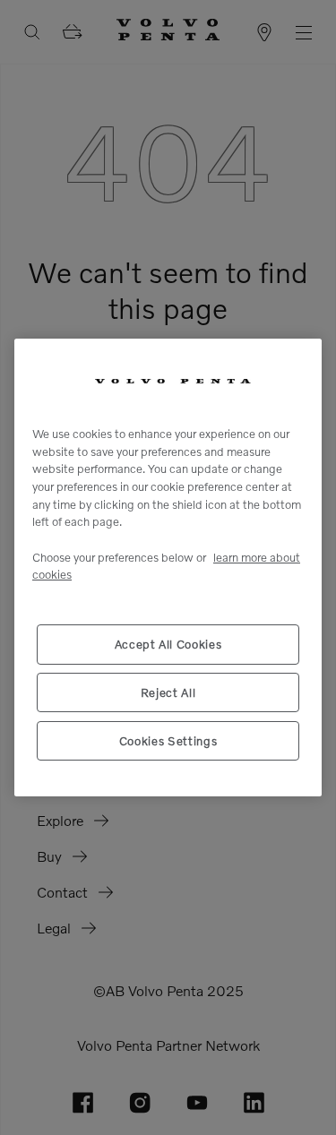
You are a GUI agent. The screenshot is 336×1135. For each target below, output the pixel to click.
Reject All (168, 692)
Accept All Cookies (168, 644)
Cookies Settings (168, 741)
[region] (168, 567)
